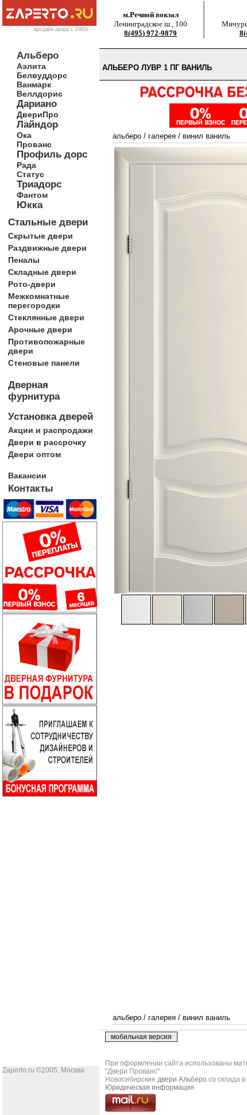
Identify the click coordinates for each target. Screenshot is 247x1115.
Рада (26, 165)
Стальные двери (48, 222)
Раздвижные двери (47, 247)
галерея (162, 136)
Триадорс (39, 184)
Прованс (34, 144)
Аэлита (31, 66)
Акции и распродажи (50, 430)
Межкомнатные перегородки (39, 301)
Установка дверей (50, 416)
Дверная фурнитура (34, 391)
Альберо (38, 55)
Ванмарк (34, 84)
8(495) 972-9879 (150, 33)
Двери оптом (34, 454)
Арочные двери (40, 329)
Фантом (32, 195)
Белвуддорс (42, 75)
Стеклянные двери (46, 317)
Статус (30, 174)
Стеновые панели (44, 362)
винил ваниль (206, 136)
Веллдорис (40, 93)
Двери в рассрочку (47, 442)
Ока (24, 135)
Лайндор (37, 124)
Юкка (30, 205)
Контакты (30, 488)
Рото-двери (32, 284)
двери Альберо (182, 1079)
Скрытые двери (40, 235)
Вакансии (27, 475)
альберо (127, 136)
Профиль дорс (52, 154)
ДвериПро (38, 114)
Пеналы (24, 260)
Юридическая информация (149, 1087)
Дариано (37, 103)
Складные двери (42, 272)
